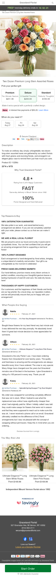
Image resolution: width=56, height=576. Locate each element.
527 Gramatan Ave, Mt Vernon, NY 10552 (28, 525)
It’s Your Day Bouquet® (28, 318)
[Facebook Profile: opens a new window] (25, 539)
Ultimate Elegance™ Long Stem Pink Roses (35, 349)
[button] (50, 570)
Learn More (43, 110)
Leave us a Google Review (28, 546)
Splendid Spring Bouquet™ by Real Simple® (35, 388)
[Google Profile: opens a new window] (31, 539)
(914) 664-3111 (28, 527)
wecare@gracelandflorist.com (28, 530)
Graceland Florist (28, 3)
